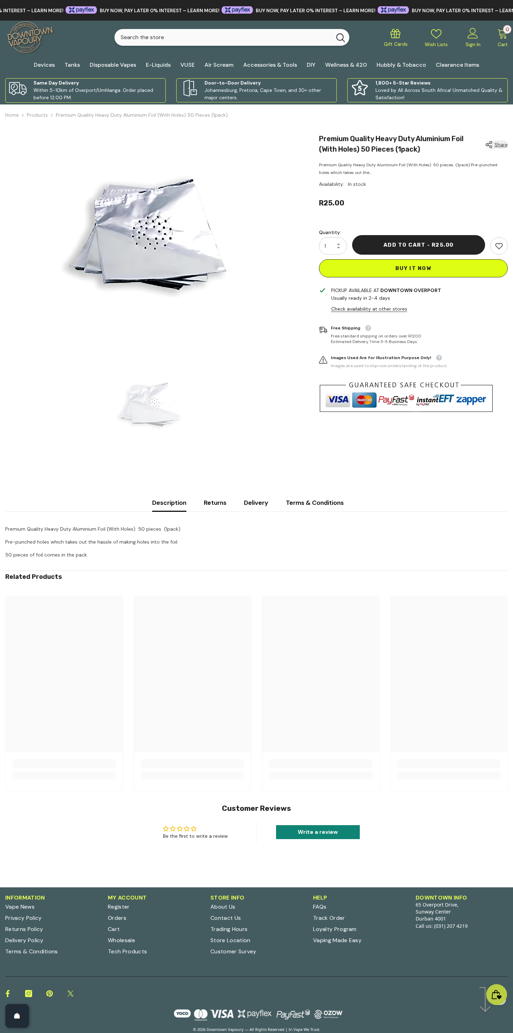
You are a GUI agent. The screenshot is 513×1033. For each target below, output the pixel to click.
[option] (151, 235)
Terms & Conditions (315, 503)
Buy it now (413, 268)
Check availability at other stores (369, 309)
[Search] (231, 37)
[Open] (17, 1016)
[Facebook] (8, 994)
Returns (215, 503)
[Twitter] (70, 994)
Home (12, 115)
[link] (85, 90)
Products (37, 115)
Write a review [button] (318, 832)
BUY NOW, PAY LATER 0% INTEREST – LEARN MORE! (132, 10)
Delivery (256, 503)
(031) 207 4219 (451, 926)
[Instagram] (29, 994)
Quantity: (330, 232)
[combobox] (222, 37)
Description (169, 503)
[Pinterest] (50, 994)
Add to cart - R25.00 (419, 245)
